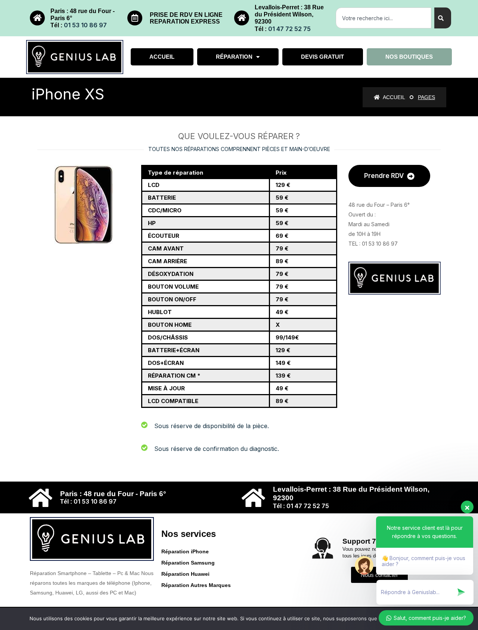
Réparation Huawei (185, 574)
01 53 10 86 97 (85, 25)
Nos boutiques (409, 56)
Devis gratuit (322, 56)
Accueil (161, 56)
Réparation (234, 56)
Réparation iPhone (185, 551)
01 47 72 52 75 (289, 29)
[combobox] (383, 17)
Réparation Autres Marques (196, 585)
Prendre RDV (384, 175)
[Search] (442, 17)
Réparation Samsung (188, 563)
